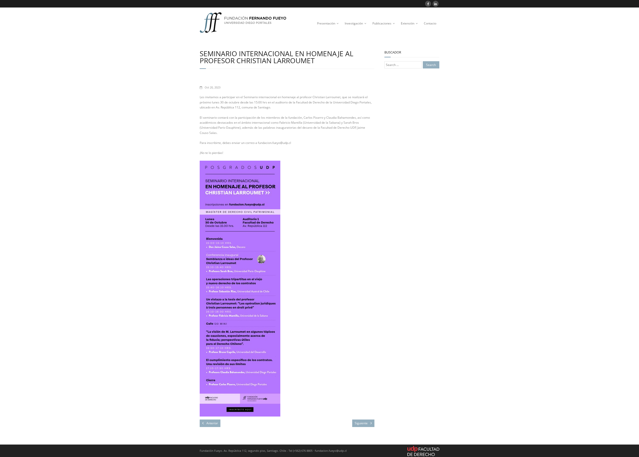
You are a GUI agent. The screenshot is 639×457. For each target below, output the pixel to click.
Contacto (430, 23)
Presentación (326, 23)
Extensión (407, 23)
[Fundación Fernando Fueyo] (247, 24)
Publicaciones (381, 23)
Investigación (354, 23)
